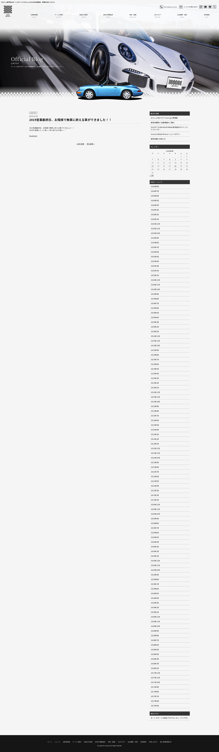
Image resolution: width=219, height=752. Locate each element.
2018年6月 (155, 645)
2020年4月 (155, 542)
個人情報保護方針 (166, 742)
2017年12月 (155, 673)
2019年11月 (155, 565)
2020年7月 (155, 528)
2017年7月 (155, 696)
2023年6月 (155, 364)
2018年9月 (155, 631)
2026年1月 (155, 219)
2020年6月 (155, 532)
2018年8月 (155, 635)
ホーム (13, 66)
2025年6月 (155, 252)
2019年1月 (155, 612)
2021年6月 (155, 476)
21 (175, 166)
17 (153, 166)
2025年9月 (155, 238)
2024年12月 (155, 280)
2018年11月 (155, 621)
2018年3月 (155, 659)
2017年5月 (155, 706)
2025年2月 (155, 270)
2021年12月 (155, 448)
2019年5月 (155, 593)
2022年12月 (155, 392)
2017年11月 (155, 677)
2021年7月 (155, 472)
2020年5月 (155, 537)
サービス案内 (59, 16)
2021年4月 (155, 486)
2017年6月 (155, 701)
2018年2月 (155, 663)
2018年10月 (155, 626)
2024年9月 (155, 294)
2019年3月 (155, 603)
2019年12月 (155, 561)
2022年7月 (155, 416)
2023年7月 (155, 359)
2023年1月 (155, 387)
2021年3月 (155, 490)
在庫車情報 (34, 16)
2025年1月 (155, 275)
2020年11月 (155, 509)
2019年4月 (155, 598)
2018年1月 (155, 668)
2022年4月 (155, 430)
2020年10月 (155, 514)
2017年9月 (155, 687)
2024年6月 (155, 308)
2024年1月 (155, 331)
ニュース (57, 742)
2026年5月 (155, 200)
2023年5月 (155, 369)
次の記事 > (91, 144)
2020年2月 (155, 551)
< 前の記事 (80, 144)
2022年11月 (155, 397)
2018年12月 (155, 617)
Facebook (33, 136)
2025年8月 (155, 242)
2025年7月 (155, 247)
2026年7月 (155, 191)
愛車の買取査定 (108, 16)
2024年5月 (155, 313)
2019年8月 (155, 579)
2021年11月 (155, 453)
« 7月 (152, 175)
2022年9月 (155, 406)
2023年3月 (155, 378)
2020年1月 (155, 556)
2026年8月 (155, 186)
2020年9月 (155, 518)
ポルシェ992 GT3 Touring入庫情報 (164, 118)
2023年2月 (155, 383)
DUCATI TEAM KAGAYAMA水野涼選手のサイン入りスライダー (169, 128)
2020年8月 (155, 523)
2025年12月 (155, 224)
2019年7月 (155, 584)
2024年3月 (155, 322)
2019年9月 (155, 575)
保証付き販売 (83, 16)
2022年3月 (155, 434)
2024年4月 (155, 317)
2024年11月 (155, 285)
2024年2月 (155, 327)
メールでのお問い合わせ (190, 7)
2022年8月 (155, 411)
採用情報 (206, 16)
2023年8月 (155, 355)
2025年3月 (155, 266)
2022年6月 (155, 420)
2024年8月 (155, 299)
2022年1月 (155, 444)
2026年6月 (155, 196)
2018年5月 (155, 649)
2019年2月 (155, 607)
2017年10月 (155, 682)
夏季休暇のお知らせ (158, 139)
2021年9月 (155, 462)
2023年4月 (155, 373)
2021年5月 (155, 481)
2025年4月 (155, 261)
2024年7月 (155, 303)
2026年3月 (155, 210)
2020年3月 (155, 546)
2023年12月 (155, 336)
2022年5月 (155, 425)
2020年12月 (155, 504)
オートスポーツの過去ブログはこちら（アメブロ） (170, 718)
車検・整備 (132, 16)
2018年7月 (155, 640)
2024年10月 (155, 289)
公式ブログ (157, 16)
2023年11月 (155, 341)
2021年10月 (155, 458)
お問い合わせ (153, 742)
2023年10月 (155, 345)
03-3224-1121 (170, 6)
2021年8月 (155, 467)
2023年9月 (155, 350)
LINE (210, 7)
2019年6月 (155, 589)
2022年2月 (155, 439)
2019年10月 (155, 570)
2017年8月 (155, 692)
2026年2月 (155, 214)
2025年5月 (155, 256)
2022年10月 (155, 401)
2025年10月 (155, 233)
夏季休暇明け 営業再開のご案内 (162, 122)
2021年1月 (155, 500)
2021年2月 (155, 495)
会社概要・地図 (182, 16)
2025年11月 (155, 228)
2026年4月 (155, 205)
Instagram (201, 7)
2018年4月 (155, 654)
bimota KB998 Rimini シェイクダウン (165, 134)
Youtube (205, 7)
